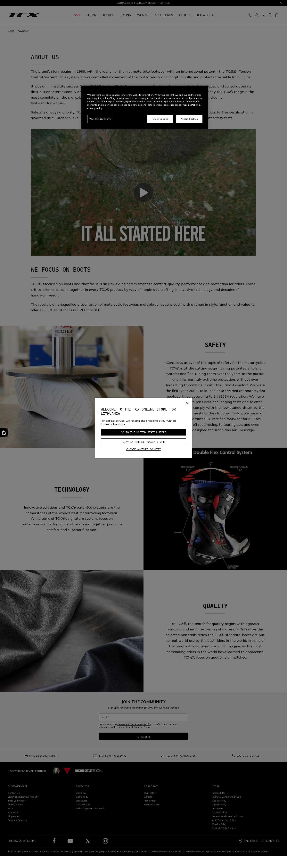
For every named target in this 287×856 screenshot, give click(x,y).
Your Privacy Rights (100, 119)
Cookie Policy (190, 105)
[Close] (187, 402)
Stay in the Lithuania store (143, 442)
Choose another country (143, 449)
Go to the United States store (143, 432)
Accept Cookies (189, 119)
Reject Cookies (160, 119)
